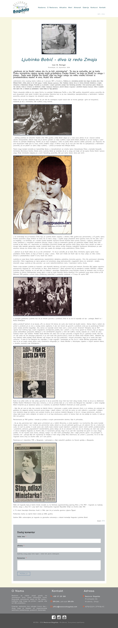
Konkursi (94, 7)
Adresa (89, 591)
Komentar (22, 558)
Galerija (86, 7)
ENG (103, 14)
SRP (99, 14)
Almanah (77, 7)
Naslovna (42, 7)
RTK (103, 521)
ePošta (20, 546)
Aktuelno (63, 7)
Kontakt (102, 7)
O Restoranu (52, 7)
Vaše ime (21, 536)
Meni (70, 7)
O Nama (18, 591)
